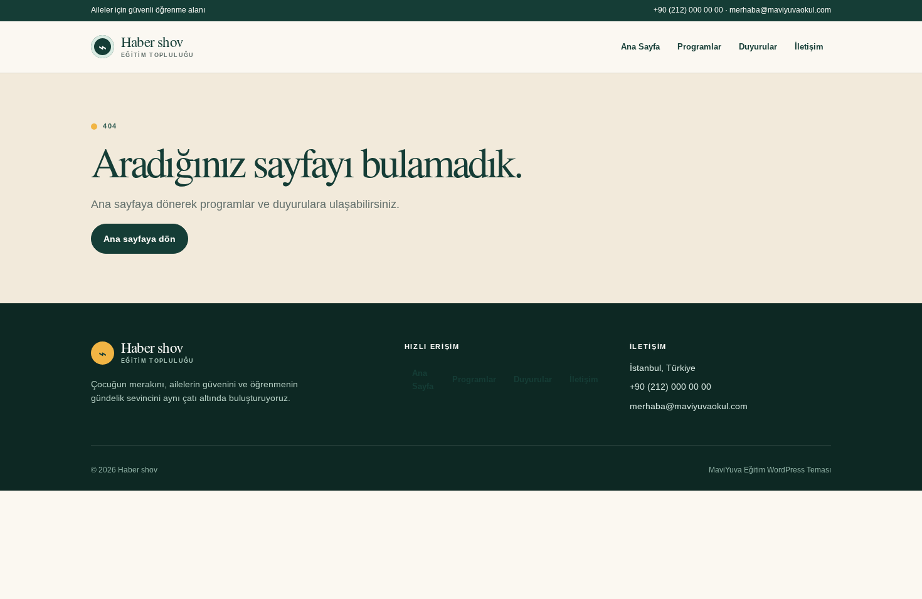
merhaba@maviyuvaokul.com (780, 10)
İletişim (809, 46)
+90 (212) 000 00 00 (688, 10)
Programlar (699, 46)
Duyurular (758, 46)
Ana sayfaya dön (139, 239)
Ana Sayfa (640, 46)
